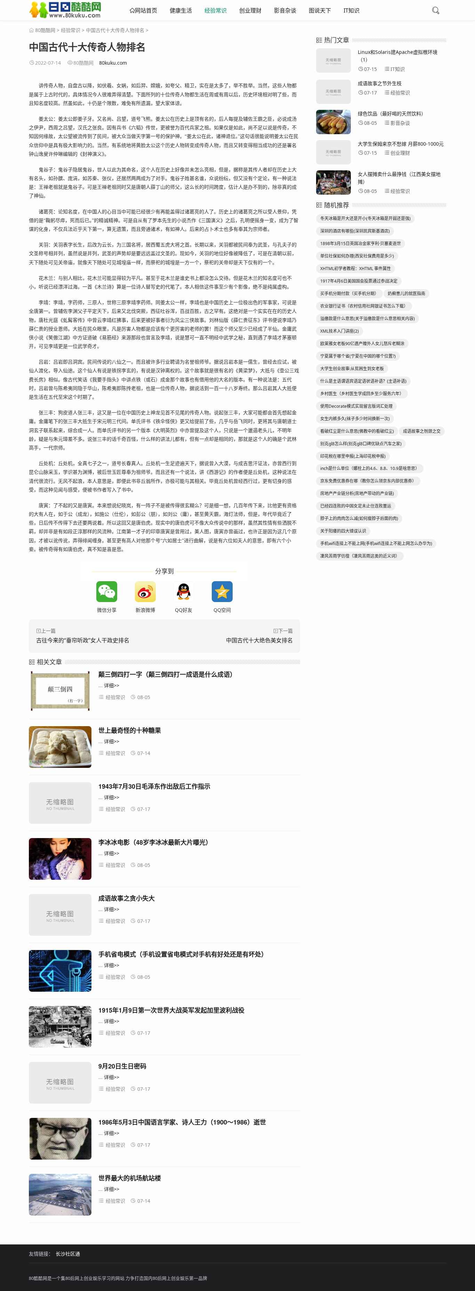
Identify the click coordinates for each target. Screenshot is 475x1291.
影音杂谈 (285, 10)
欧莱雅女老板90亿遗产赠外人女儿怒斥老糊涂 (362, 344)
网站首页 (146, 10)
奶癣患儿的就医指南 (406, 294)
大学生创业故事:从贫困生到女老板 (352, 369)
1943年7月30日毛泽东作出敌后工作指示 (154, 786)
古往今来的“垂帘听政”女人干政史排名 (82, 640)
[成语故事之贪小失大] (60, 916)
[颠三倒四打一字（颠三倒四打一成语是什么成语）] (60, 692)
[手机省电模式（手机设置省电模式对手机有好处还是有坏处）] (60, 972)
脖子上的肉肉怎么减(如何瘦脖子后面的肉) (359, 518)
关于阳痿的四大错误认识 (343, 531)
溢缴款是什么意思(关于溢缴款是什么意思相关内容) (367, 319)
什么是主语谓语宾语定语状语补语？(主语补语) (363, 381)
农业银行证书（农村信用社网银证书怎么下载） (364, 306)
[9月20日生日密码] (60, 1084)
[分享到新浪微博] (145, 591)
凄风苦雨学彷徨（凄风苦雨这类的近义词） (360, 556)
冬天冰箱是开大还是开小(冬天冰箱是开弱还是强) (365, 218)
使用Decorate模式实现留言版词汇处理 (356, 406)
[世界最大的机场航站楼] (60, 1196)
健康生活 (181, 10)
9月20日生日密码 (122, 1066)
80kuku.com (113, 62)
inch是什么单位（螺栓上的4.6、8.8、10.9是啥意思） (369, 468)
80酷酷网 (45, 30)
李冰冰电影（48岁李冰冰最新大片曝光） (155, 842)
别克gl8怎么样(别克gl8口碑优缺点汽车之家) (361, 444)
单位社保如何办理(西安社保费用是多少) (357, 256)
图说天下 (320, 10)
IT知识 (352, 10)
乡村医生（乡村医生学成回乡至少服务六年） (362, 394)
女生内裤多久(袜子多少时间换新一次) (355, 419)
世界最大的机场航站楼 (129, 1178)
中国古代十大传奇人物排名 (115, 30)
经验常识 (215, 10)
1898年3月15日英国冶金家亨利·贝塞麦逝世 (360, 243)
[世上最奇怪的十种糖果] (60, 748)
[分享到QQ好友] (183, 591)
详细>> (111, 685)
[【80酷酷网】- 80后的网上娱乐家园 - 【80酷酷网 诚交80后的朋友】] (65, 15)
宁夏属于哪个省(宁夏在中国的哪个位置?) (358, 356)
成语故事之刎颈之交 (422, 431)
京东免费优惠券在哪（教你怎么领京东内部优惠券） (368, 481)
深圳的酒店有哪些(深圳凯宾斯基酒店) (355, 231)
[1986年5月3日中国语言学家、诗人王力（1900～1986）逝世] (60, 1140)
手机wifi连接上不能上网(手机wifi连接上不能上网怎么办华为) (376, 543)
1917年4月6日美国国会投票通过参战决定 (358, 281)
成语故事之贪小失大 (126, 898)
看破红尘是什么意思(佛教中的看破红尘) (357, 431)
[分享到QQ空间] (222, 591)
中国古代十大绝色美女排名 (259, 640)
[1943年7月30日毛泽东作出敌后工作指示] (60, 804)
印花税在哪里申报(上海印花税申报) (353, 456)
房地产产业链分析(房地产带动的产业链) (357, 493)
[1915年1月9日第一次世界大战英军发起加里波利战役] (60, 1028)
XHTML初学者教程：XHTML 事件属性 (355, 268)
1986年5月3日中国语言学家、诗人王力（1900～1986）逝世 (182, 1122)
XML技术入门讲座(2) (339, 331)
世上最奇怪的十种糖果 (129, 730)
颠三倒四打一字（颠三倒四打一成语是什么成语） (167, 674)
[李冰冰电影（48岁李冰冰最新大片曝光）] (60, 860)
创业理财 (250, 10)
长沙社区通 (68, 1253)
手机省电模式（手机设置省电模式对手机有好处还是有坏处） (182, 954)
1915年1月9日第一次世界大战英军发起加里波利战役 (171, 1010)
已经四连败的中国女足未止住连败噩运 (355, 506)
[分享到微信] (106, 591)
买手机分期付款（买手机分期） (349, 294)
